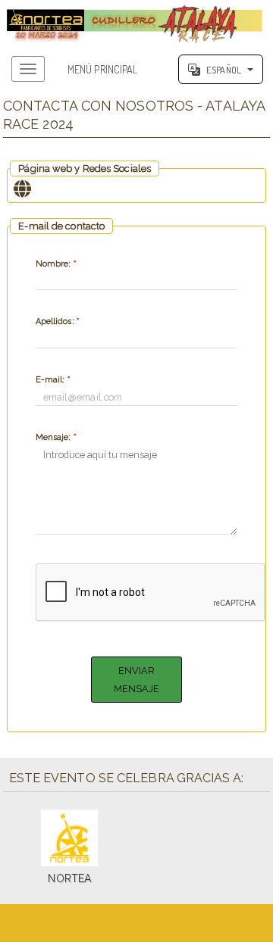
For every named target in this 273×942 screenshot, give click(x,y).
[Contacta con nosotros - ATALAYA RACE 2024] (136, 22)
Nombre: (56, 264)
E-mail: (53, 380)
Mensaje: (56, 437)
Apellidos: (57, 321)
